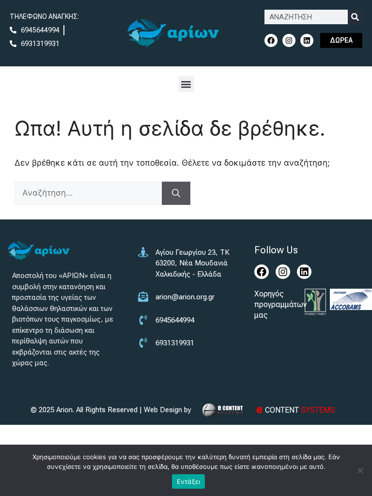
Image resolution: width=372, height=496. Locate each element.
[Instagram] (288, 40)
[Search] (355, 17)
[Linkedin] (306, 40)
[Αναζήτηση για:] (88, 193)
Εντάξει (189, 481)
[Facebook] (271, 40)
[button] (186, 84)
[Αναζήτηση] (176, 193)
